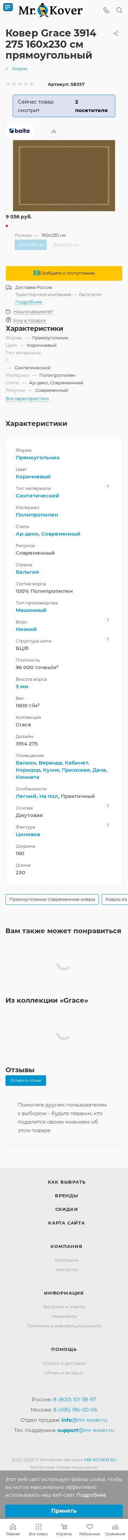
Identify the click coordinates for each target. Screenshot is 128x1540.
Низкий (26, 629)
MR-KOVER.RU (100, 1459)
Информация (64, 1293)
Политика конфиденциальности (64, 1325)
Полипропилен (37, 514)
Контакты (66, 1269)
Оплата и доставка (64, 1363)
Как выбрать (67, 1182)
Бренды (66, 1195)
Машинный (31, 610)
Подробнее (28, 302)
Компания (66, 1246)
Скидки (66, 1209)
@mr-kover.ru (84, 1420)
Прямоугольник (38, 457)
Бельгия (27, 572)
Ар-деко (27, 533)
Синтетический (37, 495)
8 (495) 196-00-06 (75, 1409)
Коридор (28, 770)
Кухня (51, 770)
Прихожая (76, 770)
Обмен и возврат (64, 1372)
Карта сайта (66, 1223)
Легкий (26, 796)
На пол (48, 796)
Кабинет (76, 762)
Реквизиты (64, 1316)
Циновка (28, 834)
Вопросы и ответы (64, 1306)
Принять (64, 1511)
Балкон (26, 762)
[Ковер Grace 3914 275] (64, 175)
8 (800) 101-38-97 (74, 1399)
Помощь (64, 1349)
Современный (61, 533)
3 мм (22, 686)
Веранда (50, 762)
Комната (27, 777)
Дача (99, 770)
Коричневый (33, 476)
